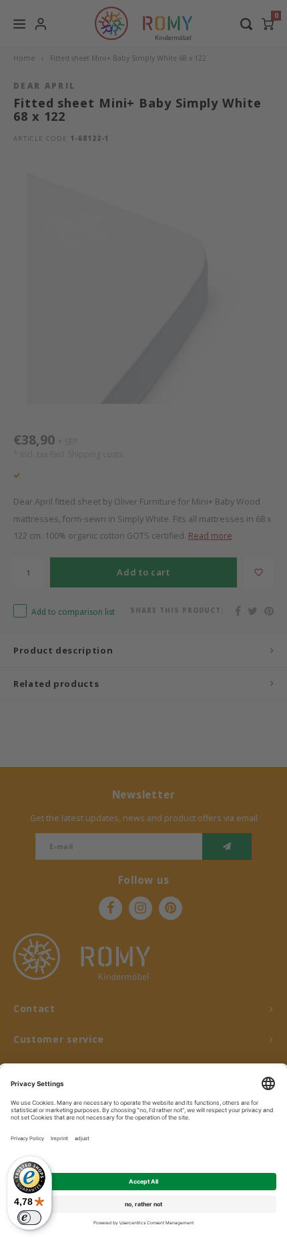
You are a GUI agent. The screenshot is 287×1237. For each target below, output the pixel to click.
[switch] (29, 1217)
